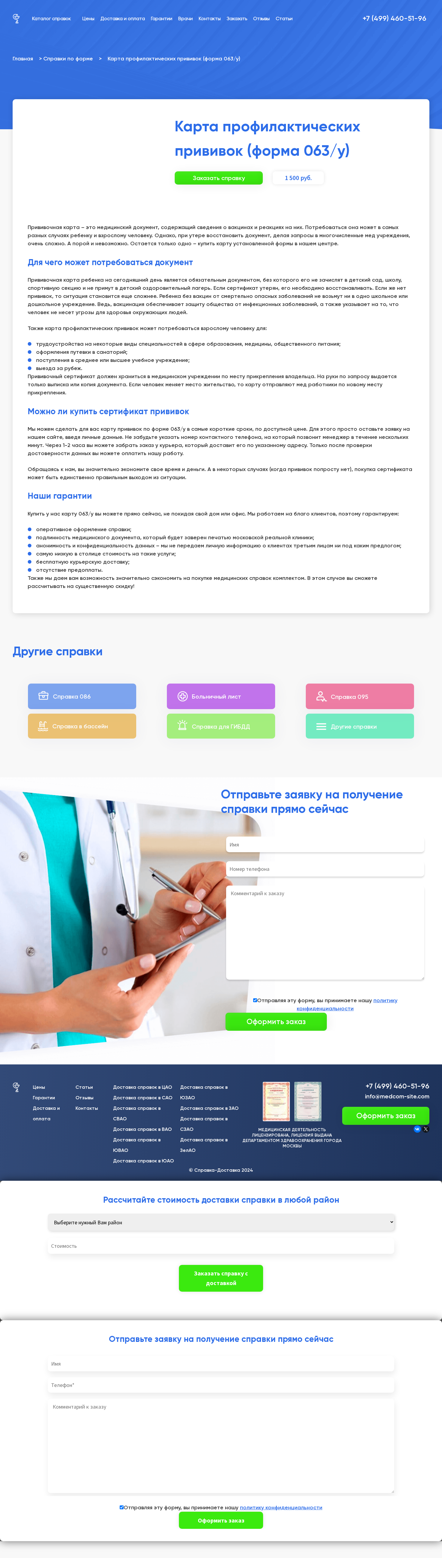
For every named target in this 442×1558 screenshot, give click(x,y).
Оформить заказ (386, 1115)
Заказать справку (219, 178)
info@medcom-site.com (397, 1096)
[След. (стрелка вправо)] (21, 1555)
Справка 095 (349, 696)
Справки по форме (68, 58)
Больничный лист (216, 696)
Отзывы (261, 18)
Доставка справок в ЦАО (142, 1087)
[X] (425, 1129)
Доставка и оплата (122, 18)
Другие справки (354, 726)
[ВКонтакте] (417, 1129)
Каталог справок (51, 18)
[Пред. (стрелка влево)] (7, 1555)
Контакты (210, 18)
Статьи (284, 18)
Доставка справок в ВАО (142, 1129)
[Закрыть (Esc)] (7, 1547)
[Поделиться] (21, 1547)
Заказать (237, 18)
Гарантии (161, 18)
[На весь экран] (36, 1547)
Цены (88, 18)
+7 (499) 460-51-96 (394, 18)
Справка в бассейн (80, 726)
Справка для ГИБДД (221, 726)
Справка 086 (72, 696)
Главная (23, 58)
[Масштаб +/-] (50, 1547)
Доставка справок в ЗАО (209, 1108)
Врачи (185, 18)
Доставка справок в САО (142, 1097)
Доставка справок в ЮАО (143, 1161)
